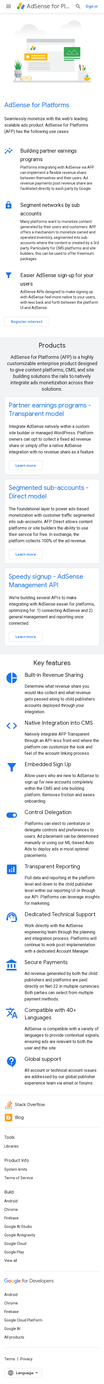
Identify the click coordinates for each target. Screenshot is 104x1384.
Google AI (12, 1329)
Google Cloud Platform (23, 1320)
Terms (9, 1359)
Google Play (14, 1252)
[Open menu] (8, 6)
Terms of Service (18, 1178)
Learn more (25, 465)
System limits (15, 1169)
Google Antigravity (19, 1235)
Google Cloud (15, 1243)
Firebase (11, 1218)
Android (11, 1201)
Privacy (26, 1359)
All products (14, 1337)
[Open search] (78, 6)
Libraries (11, 1146)
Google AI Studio (18, 1226)
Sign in (92, 6)
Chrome (11, 1209)
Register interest (26, 321)
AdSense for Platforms (36, 105)
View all (10, 1260)
